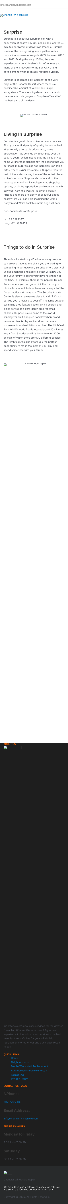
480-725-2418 (12, 1101)
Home (14, 1058)
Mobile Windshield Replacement (29, 1066)
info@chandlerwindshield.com (15, 5)
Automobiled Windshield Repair (29, 1070)
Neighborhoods (20, 1062)
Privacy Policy (19, 1078)
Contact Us (17, 1074)
